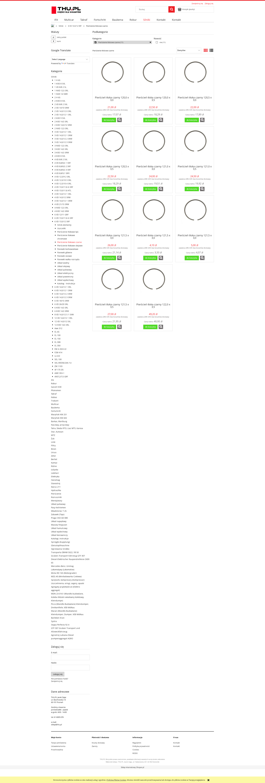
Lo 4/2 (57, 356)
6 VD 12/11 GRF (61, 214)
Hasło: (54, 662)
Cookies (135, 749)
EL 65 (57, 331)
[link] (122, 42)
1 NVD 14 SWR (61, 94)
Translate (70, 63)
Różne (54, 466)
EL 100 (57, 335)
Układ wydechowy (65, 280)
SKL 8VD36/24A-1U (63, 362)
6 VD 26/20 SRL (61, 304)
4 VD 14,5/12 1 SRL (63, 194)
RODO (135, 753)
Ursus (53, 452)
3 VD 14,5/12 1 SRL (63, 132)
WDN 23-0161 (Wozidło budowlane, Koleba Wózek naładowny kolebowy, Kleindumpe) (67, 597)
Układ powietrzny (65, 276)
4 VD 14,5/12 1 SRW (63, 200)
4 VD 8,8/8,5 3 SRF (63, 169)
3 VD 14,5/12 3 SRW (63, 142)
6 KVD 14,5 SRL (61, 307)
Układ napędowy (58, 521)
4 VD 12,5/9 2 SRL (62, 176)
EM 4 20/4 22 (60, 349)
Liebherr (55, 473)
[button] (119, 120)
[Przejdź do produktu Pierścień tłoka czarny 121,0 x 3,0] (153, 145)
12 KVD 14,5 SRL (62, 325)
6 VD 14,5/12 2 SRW (63, 294)
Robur (54, 383)
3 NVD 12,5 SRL (61, 145)
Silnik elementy (64, 225)
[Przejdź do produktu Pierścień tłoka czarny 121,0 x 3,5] (194, 145)
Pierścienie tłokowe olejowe (70, 245)
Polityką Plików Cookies (116, 780)
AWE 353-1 (59, 373)
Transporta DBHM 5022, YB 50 (65, 552)
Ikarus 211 (56, 487)
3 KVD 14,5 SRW (62, 152)
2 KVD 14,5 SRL (61, 121)
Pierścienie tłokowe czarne (69, 242)
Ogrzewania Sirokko (60, 549)
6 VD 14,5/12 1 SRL (63, 287)
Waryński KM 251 (59, 414)
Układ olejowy (63, 266)
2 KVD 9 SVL (60, 118)
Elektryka (55, 476)
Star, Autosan (57, 431)
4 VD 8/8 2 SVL (61, 159)
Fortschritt (56, 411)
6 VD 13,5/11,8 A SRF (64, 218)
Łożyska (54, 469)
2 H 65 (57, 97)
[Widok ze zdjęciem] (206, 50)
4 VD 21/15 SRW (62, 204)
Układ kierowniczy (59, 535)
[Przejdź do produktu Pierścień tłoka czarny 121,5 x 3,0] (111, 214)
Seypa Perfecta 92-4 (60, 624)
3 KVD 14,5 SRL (61, 149)
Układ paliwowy (64, 269)
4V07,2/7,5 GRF (61, 376)
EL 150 (57, 338)
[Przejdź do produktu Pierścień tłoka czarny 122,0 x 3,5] (153, 283)
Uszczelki (61, 228)
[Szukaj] (171, 9)
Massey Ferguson (59, 524)
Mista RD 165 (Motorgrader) (64, 573)
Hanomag (55, 480)
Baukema (55, 407)
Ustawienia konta (58, 746)
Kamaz (54, 462)
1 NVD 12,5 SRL (61, 90)
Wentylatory (56, 500)
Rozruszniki (56, 497)
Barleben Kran (57, 617)
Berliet (54, 459)
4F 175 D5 (59, 369)
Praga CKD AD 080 (59, 518)
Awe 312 (58, 328)
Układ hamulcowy (59, 528)
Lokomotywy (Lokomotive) (62, 569)
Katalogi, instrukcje (60, 538)
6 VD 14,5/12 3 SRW (63, 297)
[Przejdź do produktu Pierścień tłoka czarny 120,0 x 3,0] (111, 76)
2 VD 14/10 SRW (62, 107)
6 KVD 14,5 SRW (62, 311)
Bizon (53, 449)
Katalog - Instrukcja (66, 283)
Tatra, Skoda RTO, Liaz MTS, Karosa (67, 428)
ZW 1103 (58, 366)
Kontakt (176, 743)
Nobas (54, 397)
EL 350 (57, 345)
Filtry (53, 445)
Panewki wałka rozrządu (68, 259)
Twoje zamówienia (58, 743)
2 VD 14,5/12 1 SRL (63, 114)
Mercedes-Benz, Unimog (62, 566)
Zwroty (95, 746)
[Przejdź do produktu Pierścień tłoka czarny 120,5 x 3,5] (111, 145)
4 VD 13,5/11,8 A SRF (64, 187)
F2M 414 (58, 352)
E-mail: (54, 652)
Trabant (54, 400)
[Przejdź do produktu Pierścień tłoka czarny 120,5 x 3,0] (194, 76)
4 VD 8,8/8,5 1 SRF (63, 163)
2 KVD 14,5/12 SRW (63, 125)
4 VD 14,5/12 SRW (63, 197)
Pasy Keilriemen (58, 507)
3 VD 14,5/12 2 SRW (63, 138)
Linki (53, 442)
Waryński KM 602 (59, 418)
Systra (54, 621)
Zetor (53, 455)
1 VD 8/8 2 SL (60, 87)
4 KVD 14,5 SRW (62, 211)
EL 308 (57, 342)
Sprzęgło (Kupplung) (60, 542)
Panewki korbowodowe (67, 249)
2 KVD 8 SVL (60, 101)
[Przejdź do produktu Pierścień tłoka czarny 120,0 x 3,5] (153, 76)
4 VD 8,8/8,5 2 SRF (63, 166)
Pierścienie (56, 493)
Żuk (52, 438)
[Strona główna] (66, 9)
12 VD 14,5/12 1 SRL (63, 318)
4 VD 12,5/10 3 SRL (63, 180)
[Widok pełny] (211, 50)
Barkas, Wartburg (59, 421)
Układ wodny (63, 263)
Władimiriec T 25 (59, 511)
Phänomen (56, 390)
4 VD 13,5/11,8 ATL (63, 190)
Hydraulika (56, 490)
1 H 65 (57, 80)
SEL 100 (58, 359)
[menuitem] (56, 19)
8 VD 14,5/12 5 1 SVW (64, 314)
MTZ (53, 435)
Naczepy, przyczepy (60, 424)
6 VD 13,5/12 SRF (62, 221)
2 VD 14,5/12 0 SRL (63, 111)
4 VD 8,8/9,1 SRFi (62, 173)
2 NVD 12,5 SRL (61, 128)
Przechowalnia (57, 749)
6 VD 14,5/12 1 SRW (63, 290)
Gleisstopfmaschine (60, 545)
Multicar (55, 404)
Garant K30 (56, 387)
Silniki (54, 76)
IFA (52, 380)
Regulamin (136, 743)
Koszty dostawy (98, 743)
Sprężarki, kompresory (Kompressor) (67, 580)
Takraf (54, 393)
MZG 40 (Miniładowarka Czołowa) (66, 576)
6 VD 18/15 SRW (62, 300)
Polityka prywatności (141, 746)
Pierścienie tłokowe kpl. (68, 231)
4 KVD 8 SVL (60, 156)
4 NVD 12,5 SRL (61, 207)
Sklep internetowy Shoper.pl (132, 767)
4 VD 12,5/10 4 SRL (63, 183)
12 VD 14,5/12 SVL (63, 321)
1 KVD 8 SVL (60, 83)
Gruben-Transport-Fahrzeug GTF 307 (68, 555)
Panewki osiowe (64, 256)
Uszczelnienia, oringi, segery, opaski (67, 583)
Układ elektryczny (65, 273)
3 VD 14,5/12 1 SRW (63, 135)
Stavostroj (55, 483)
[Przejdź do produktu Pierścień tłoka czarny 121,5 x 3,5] (111, 283)
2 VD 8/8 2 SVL (61, 104)
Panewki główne (64, 252)
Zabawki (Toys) (57, 514)
